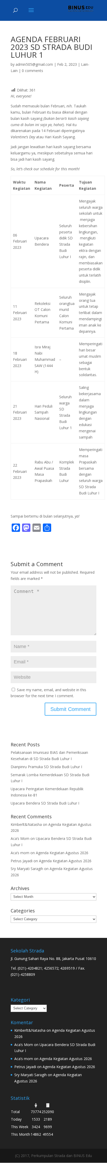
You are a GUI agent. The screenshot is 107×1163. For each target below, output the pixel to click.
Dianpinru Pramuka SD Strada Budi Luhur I (46, 766)
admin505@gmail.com (34, 64)
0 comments (32, 70)
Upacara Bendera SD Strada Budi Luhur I (45, 803)
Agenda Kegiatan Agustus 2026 (62, 852)
